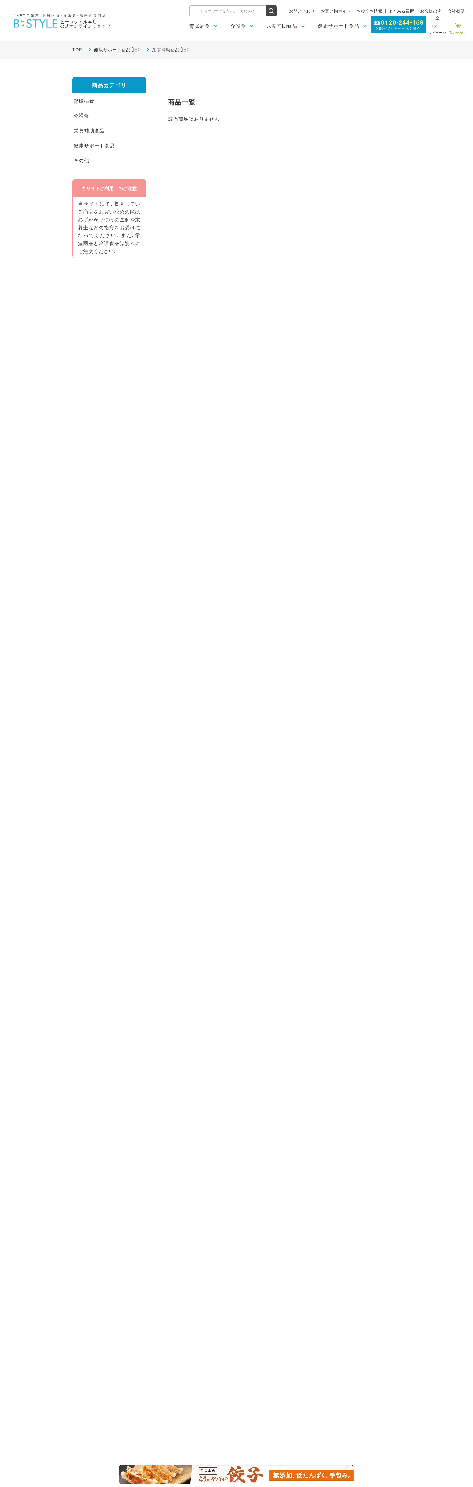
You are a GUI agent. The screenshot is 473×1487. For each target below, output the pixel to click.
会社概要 (456, 11)
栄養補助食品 (89, 130)
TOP (77, 49)
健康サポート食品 (94, 145)
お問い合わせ (302, 11)
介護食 (81, 115)
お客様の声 (431, 11)
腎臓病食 (84, 100)
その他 (81, 160)
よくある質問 (401, 11)
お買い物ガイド (336, 11)
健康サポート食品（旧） (117, 49)
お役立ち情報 (370, 11)
